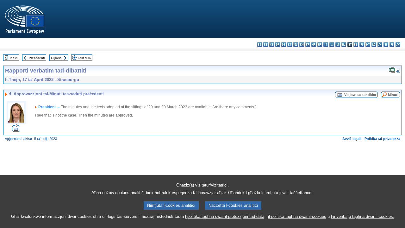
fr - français (307, 44)
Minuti (393, 95)
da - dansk (277, 44)
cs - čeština (271, 44)
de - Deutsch (283, 44)
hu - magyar (343, 44)
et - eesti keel (289, 44)
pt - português (367, 44)
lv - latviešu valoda (331, 44)
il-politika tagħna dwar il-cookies (297, 216)
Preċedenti (37, 58)
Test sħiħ (84, 58)
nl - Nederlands (355, 44)
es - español (265, 44)
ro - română (373, 44)
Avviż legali (351, 139)
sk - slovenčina (379, 44)
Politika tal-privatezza (382, 139)
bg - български (259, 44)
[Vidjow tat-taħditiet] (16, 130)
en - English (301, 44)
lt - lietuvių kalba (337, 44)
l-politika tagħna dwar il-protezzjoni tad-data (224, 216)
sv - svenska (398, 44)
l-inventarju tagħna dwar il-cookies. (362, 216)
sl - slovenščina (385, 44)
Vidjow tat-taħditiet (360, 95)
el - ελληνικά (295, 44)
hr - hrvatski (319, 44)
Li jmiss (56, 58)
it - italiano (325, 44)
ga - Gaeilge (313, 44)
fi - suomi (391, 44)
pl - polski (361, 44)
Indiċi (13, 58)
